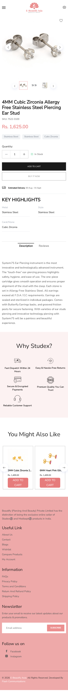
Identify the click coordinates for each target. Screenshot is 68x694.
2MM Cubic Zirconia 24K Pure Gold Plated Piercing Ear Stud (20, 470)
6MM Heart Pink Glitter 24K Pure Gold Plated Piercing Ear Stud (52, 470)
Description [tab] (26, 246)
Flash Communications (13, 681)
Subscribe (55, 627)
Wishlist (6, 549)
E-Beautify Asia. (18, 677)
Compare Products (12, 554)
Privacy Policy (9, 581)
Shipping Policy (10, 596)
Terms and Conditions (14, 586)
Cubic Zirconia (51, 136)
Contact (6, 539)
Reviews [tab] (44, 246)
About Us (7, 534)
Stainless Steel (11, 136)
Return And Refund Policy (16, 591)
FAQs (5, 576)
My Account (8, 559)
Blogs (5, 544)
